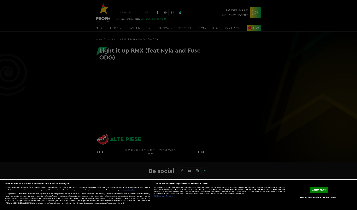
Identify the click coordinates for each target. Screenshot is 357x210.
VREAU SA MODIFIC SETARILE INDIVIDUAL (318, 197)
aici (138, 198)
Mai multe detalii (129, 190)
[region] (178, 194)
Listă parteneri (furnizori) (163, 196)
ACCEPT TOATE (319, 190)
